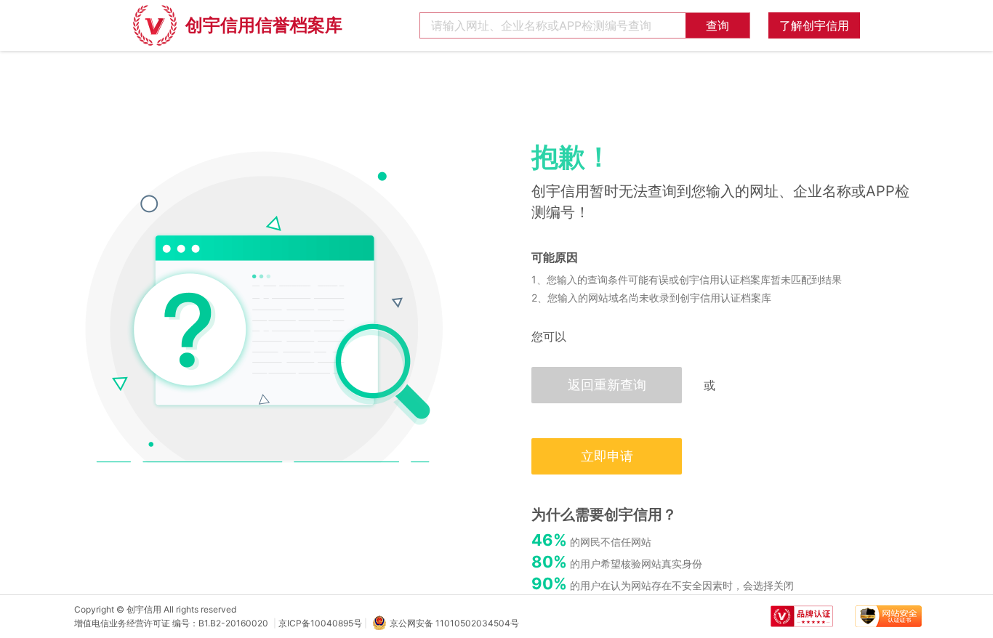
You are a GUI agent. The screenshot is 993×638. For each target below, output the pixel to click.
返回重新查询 (607, 384)
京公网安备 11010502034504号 (454, 623)
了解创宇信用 (814, 25)
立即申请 (607, 456)
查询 (717, 25)
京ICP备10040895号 (320, 623)
